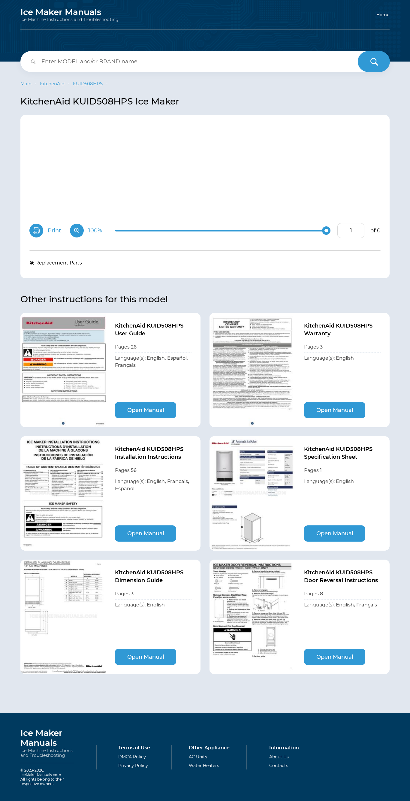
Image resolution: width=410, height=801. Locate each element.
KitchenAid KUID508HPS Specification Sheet (338, 453)
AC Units (198, 757)
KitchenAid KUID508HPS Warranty (338, 329)
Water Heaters (204, 765)
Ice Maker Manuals (69, 14)
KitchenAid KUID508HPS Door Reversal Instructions (341, 576)
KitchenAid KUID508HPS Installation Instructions (149, 453)
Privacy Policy (133, 765)
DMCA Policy (132, 757)
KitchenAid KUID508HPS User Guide (149, 329)
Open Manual (145, 410)
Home (383, 14)
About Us (279, 757)
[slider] (326, 230)
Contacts (278, 765)
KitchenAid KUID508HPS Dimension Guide (149, 576)
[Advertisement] (205, 169)
